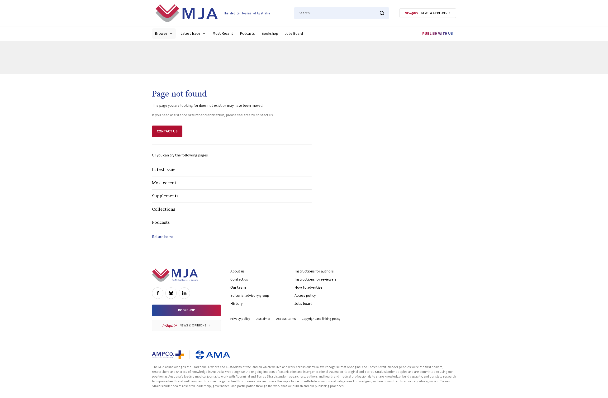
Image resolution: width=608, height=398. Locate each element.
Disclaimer (263, 318)
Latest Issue (164, 169)
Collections (163, 209)
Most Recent (223, 33)
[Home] (212, 13)
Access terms (286, 318)
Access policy (305, 295)
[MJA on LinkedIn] (184, 293)
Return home (163, 236)
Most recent (164, 183)
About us (237, 271)
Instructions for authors (314, 271)
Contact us (239, 279)
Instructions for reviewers (315, 279)
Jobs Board (294, 33)
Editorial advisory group (249, 295)
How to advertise (308, 287)
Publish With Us (437, 33)
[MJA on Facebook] (157, 293)
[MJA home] (175, 275)
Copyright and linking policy (321, 318)
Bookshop (269, 33)
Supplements (165, 196)
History (236, 303)
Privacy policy (240, 318)
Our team (238, 287)
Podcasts (247, 33)
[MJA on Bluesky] (171, 293)
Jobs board (303, 303)
